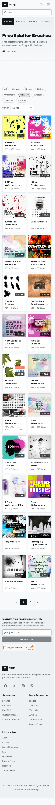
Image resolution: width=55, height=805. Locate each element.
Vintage (22, 100)
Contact (6, 742)
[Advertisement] (27, 71)
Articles (33, 715)
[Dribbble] (32, 686)
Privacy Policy (8, 761)
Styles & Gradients (11, 719)
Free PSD (33, 21)
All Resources (35, 719)
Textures (8, 100)
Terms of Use (8, 770)
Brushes (8, 21)
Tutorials (33, 710)
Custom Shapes (10, 715)
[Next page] (37, 602)
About (5, 737)
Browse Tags (35, 724)
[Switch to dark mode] (41, 4)
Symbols (37, 94)
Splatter (24, 94)
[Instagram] (23, 686)
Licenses (6, 765)
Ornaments (9, 94)
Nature (40, 89)
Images (32, 701)
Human (28, 89)
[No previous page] (16, 602)
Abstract (16, 89)
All (5, 89)
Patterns (20, 21)
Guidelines (7, 756)
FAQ (4, 751)
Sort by (5, 107)
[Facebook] (5, 686)
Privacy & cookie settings (27, 789)
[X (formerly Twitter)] (14, 686)
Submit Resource (10, 747)
